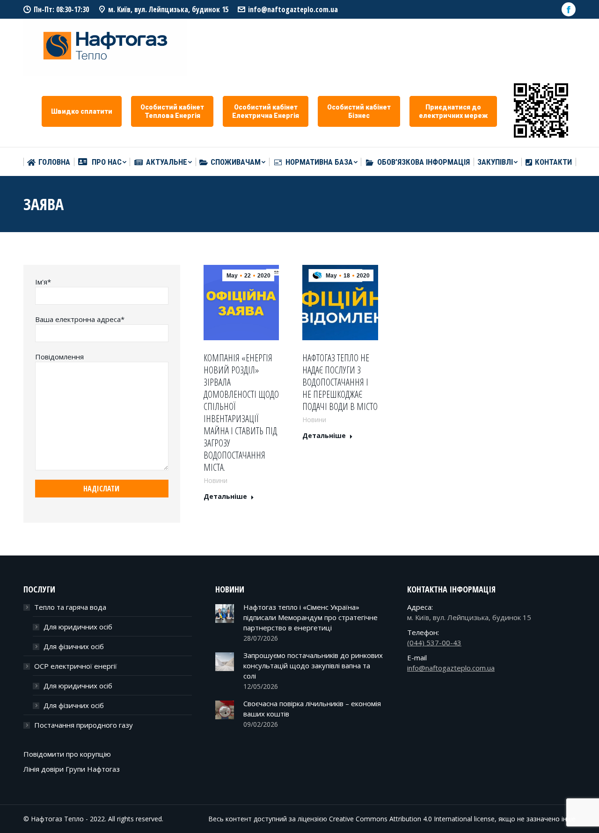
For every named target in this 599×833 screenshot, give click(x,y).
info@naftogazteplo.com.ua (293, 9)
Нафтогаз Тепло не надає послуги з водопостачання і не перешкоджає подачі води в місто (340, 382)
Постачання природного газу (83, 725)
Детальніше (225, 496)
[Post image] (224, 613)
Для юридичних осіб (78, 626)
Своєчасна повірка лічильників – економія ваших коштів (312, 708)
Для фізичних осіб (74, 646)
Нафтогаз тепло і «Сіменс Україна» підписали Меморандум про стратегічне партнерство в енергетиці (310, 617)
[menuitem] (48, 162)
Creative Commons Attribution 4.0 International (400, 818)
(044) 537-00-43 (434, 642)
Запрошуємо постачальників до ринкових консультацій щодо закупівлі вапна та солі (313, 665)
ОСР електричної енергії (75, 666)
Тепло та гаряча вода (70, 607)
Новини (215, 480)
